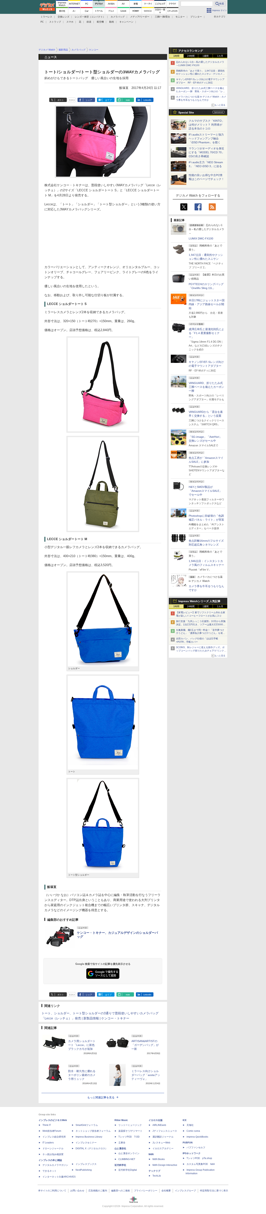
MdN (151, 1154)
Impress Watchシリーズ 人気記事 (199, 601)
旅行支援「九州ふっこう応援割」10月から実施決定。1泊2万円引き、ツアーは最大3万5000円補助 (200, 624)
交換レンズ (63, 16)
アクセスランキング (190, 50)
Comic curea (193, 1131)
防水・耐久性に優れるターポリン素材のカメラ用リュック (81, 1075)
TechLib (156, 1175)
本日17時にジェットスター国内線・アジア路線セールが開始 (207, 304)
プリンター (196, 16)
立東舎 (121, 1142)
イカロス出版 (156, 1120)
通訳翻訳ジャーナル (163, 1136)
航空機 (100, 21)
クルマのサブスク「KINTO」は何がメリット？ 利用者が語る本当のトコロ (206, 124)
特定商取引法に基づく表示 (214, 1190)
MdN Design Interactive (164, 1165)
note (128, 100)
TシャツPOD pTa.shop (199, 1158)
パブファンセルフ (196, 1147)
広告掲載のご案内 (97, 1190)
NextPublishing (84, 1170)
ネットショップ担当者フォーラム (93, 1131)
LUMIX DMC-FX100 (201, 238)
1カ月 (220, 56)
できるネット (49, 1171)
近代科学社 (120, 1165)
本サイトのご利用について (52, 1190)
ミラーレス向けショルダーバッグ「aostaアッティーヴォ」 (145, 1075)
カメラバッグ (118, 16)
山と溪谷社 (120, 1148)
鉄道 (89, 21)
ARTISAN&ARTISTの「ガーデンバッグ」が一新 (145, 1044)
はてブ (108, 100)
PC (42, 21)
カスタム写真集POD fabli (201, 1164)
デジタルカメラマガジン (55, 1165)
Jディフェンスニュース (164, 1131)
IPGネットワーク (192, 1153)
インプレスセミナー (86, 1142)
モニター (180, 16)
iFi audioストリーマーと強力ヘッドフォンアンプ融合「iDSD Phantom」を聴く (206, 138)
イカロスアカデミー (163, 1148)
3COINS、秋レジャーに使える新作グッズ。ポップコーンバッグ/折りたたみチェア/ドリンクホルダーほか (201, 650)
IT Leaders (48, 1142)
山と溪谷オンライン (128, 1153)
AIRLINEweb (159, 1125)
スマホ (69, 21)
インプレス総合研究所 (54, 1136)
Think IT (46, 1125)
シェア (89, 100)
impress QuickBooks (197, 1136)
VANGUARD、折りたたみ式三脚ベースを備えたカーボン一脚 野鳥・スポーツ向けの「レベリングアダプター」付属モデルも (200, 91)
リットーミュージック (130, 1125)
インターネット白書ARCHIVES (59, 1176)
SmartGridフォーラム (87, 1125)
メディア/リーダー (139, 16)
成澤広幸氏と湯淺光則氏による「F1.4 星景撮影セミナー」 (206, 333)
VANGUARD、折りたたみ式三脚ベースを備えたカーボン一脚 (206, 386)
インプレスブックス (86, 1164)
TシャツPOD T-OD (129, 1136)
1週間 (206, 56)
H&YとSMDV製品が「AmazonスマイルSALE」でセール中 (205, 490)
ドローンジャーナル (52, 1148)
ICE (185, 1120)
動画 (111, 21)
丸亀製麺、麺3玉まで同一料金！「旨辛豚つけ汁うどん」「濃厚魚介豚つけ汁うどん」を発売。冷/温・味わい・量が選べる (200, 633)
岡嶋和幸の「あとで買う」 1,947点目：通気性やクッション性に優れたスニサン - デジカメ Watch (200, 74)
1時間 (176, 56)
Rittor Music (121, 1120)
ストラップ (55, 21)
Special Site (186, 112)
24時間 (191, 56)
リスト (72, 100)
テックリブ (154, 1171)
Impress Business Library (89, 1136)
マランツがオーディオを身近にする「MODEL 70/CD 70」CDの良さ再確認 (206, 152)
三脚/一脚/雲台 (162, 16)
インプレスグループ (185, 1190)
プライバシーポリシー (145, 1190)
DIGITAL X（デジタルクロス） (91, 1148)
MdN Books (158, 1159)
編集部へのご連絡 (120, 1190)
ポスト (60, 100)
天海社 (190, 1125)
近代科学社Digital (127, 1170)
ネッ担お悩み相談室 (52, 1154)
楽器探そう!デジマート (130, 1131)
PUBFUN (188, 1142)
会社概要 (166, 1190)
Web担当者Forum (51, 1131)
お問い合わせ (77, 1190)
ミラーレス (46, 16)
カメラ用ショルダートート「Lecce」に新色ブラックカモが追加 (81, 1044)
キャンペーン (126, 21)
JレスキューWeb (161, 1142)
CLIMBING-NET (126, 1159)
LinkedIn (147, 100)
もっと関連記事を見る (101, 1097)
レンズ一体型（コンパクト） (90, 16)
